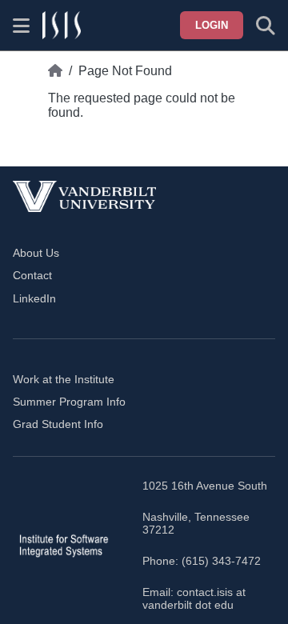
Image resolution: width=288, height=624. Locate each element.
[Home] (55, 71)
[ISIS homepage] (61, 26)
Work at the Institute (63, 379)
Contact (32, 275)
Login (211, 25)
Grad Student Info (58, 424)
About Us (36, 252)
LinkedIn (34, 298)
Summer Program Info (69, 401)
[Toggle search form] (265, 25)
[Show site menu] (21, 25)
